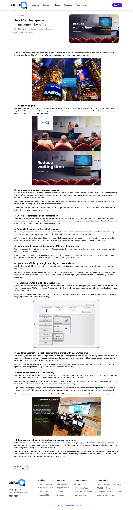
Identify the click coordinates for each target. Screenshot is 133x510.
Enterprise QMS (43, 495)
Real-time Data (43, 491)
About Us (60, 495)
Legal (54, 506)
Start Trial (117, 5)
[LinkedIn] (10, 496)
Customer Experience (45, 488)
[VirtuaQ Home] (19, 5)
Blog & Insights (62, 484)
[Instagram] (17, 496)
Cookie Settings (70, 506)
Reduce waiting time (45, 484)
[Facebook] (12, 496)
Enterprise (35, 5)
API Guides (61, 491)
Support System (63, 488)
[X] (15, 496)
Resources (68, 5)
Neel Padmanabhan (24, 466)
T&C (79, 506)
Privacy (60, 506)
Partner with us (81, 5)
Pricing (57, 5)
